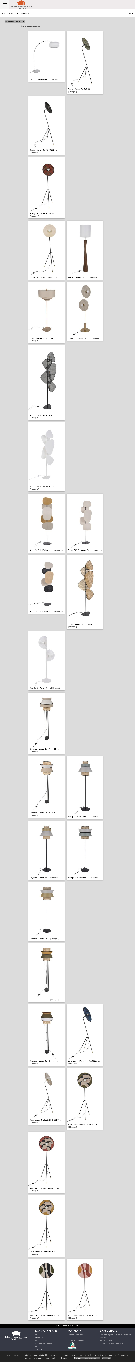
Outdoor (38, 1349)
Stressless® (40, 1337)
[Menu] (4, 4)
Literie (37, 1346)
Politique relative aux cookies (87, 1358)
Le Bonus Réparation (76, 1340)
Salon (37, 1334)
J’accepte (106, 1358)
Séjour (6, 13)
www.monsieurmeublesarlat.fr (111, 1343)
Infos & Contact (106, 1340)
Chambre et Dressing (43, 1343)
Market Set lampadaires (20, 13)
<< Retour (129, 13)
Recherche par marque (76, 1334)
